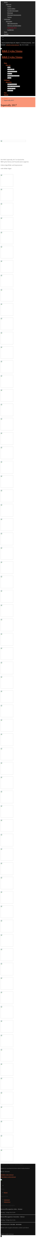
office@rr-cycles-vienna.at (12, 45)
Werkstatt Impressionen (14, 15)
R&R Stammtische (12, 23)
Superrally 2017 (12, 28)
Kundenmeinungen (12, 11)
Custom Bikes (11, 8)
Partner (9, 17)
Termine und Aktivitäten (14, 25)
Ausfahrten (10, 30)
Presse (9, 6)
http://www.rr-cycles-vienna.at (8, 1177)
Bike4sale (10, 13)
